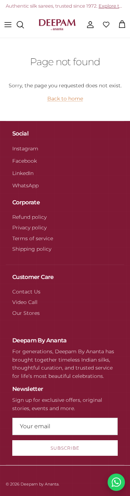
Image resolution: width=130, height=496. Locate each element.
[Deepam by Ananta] (57, 24)
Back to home (65, 98)
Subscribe (65, 448)
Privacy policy (29, 227)
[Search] (24, 25)
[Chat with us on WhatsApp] (116, 482)
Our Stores (26, 313)
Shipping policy (31, 249)
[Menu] (8, 25)
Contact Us (26, 291)
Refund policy (29, 217)
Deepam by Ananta (39, 484)
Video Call (25, 302)
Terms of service (32, 238)
